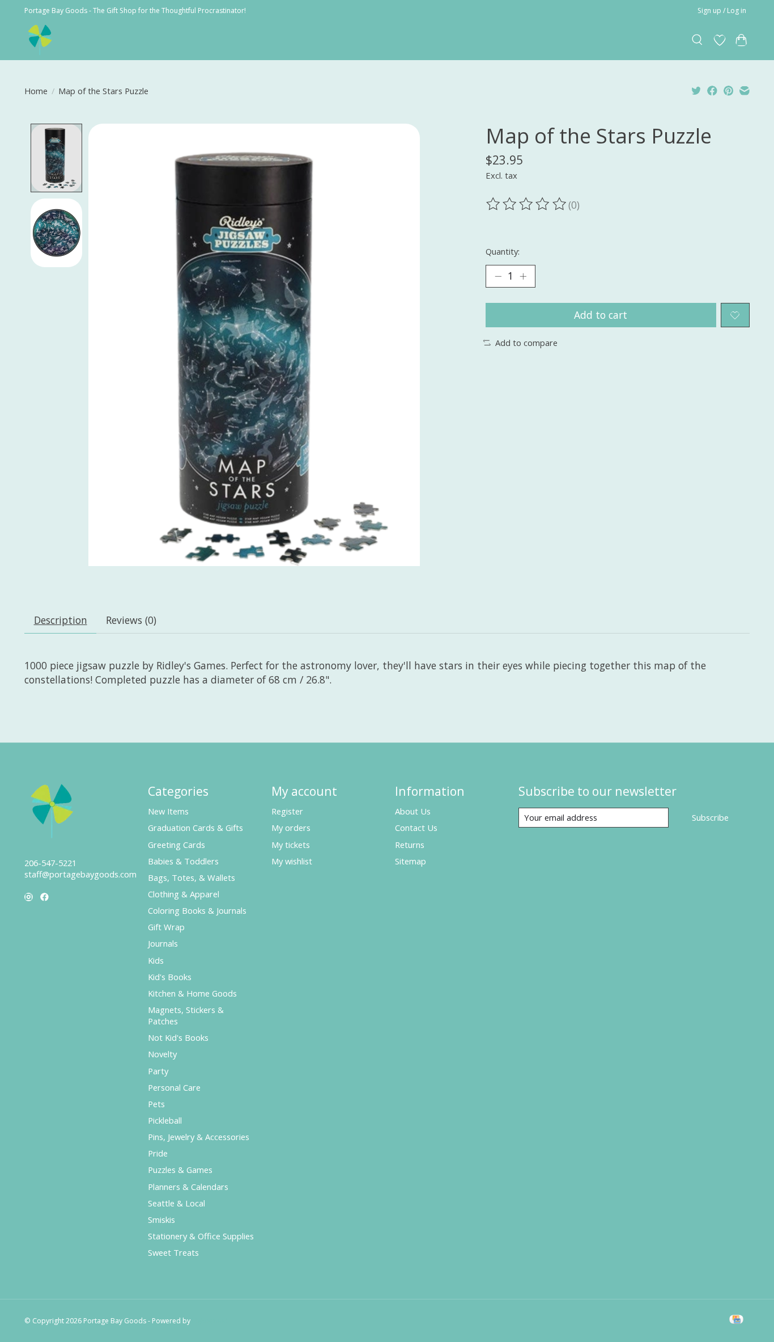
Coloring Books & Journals (197, 910)
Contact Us (416, 827)
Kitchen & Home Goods (192, 993)
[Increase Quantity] (523, 276)
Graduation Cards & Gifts (195, 827)
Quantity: (503, 251)
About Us (413, 811)
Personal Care (174, 1087)
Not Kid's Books (178, 1037)
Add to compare (526, 342)
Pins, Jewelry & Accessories (198, 1136)
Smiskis (161, 1219)
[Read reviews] (527, 204)
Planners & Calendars (188, 1186)
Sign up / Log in (722, 10)
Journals (163, 943)
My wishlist (291, 861)
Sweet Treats (173, 1252)
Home (36, 90)
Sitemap (410, 861)
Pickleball (165, 1120)
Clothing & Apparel (183, 894)
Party (158, 1071)
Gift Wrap (166, 926)
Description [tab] (60, 620)
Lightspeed (210, 1321)
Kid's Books (170, 976)
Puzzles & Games (180, 1169)
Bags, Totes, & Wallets (191, 877)
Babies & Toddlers (183, 861)
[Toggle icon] (698, 40)
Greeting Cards (176, 844)
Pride (158, 1153)
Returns (409, 844)
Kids (156, 960)
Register (287, 811)
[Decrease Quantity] (498, 276)
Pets (156, 1103)
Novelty (162, 1054)
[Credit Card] (736, 1320)
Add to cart (600, 315)
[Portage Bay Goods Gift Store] (40, 40)
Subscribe (710, 817)
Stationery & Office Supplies (201, 1236)
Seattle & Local (176, 1203)
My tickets (290, 844)
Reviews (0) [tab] (131, 620)
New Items (168, 811)
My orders (291, 827)
